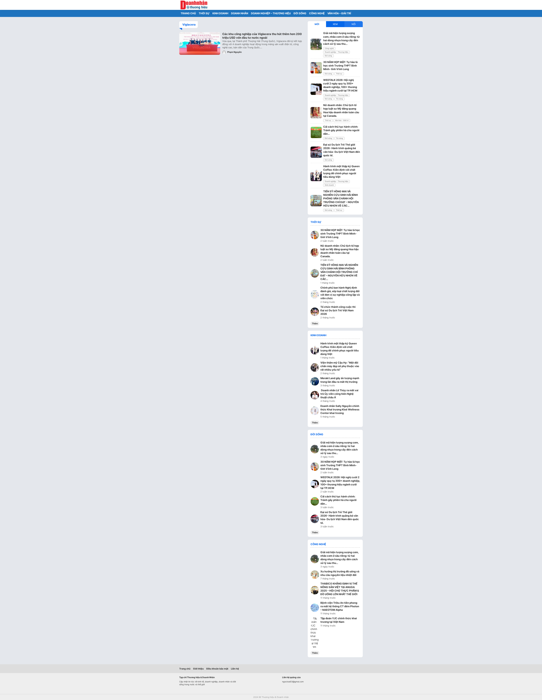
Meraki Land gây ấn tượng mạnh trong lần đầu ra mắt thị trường (339, 380)
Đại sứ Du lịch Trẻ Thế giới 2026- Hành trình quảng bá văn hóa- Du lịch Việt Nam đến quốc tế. (339, 517)
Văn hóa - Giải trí (341, 120)
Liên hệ (235, 668)
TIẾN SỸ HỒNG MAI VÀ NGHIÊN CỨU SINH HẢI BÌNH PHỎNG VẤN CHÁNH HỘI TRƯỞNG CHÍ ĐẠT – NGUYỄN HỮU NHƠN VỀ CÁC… (341, 198)
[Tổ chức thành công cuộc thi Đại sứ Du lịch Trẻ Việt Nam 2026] (315, 312)
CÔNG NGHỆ (317, 13)
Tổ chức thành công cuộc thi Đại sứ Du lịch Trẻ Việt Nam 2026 (338, 310)
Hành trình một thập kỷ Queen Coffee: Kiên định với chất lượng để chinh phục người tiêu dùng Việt (339, 349)
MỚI (317, 24)
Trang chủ (184, 668)
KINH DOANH (220, 13)
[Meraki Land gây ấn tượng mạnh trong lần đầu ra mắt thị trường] (315, 381)
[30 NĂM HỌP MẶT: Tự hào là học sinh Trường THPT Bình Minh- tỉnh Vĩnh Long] (316, 67)
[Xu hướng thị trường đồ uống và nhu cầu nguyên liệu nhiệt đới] (315, 575)
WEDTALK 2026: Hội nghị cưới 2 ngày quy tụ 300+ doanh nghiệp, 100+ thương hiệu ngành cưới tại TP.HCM (340, 482)
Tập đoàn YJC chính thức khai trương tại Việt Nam (338, 620)
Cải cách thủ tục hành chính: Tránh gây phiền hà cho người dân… (341, 130)
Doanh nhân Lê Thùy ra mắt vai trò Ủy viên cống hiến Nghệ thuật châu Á (339, 394)
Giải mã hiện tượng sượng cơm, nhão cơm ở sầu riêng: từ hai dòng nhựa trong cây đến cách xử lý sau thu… (339, 448)
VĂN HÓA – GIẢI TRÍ (339, 13)
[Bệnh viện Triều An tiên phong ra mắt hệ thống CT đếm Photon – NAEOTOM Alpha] (315, 608)
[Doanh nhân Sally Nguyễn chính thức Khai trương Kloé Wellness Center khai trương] (315, 411)
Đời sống (328, 56)
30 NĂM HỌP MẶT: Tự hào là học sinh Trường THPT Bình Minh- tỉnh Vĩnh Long (340, 66)
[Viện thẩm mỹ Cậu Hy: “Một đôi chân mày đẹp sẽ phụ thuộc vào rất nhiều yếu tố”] (315, 368)
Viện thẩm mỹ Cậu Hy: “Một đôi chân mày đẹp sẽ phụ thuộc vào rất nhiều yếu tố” (339, 366)
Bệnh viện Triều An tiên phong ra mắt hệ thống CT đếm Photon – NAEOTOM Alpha (339, 606)
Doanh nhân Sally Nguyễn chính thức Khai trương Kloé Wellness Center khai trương (339, 409)
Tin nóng (339, 99)
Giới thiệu (198, 668)
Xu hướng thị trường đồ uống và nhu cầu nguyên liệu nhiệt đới (339, 573)
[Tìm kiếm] (353, 5)
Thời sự (339, 74)
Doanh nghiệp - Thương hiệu (336, 52)
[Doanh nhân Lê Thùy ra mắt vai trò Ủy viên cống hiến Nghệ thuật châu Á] (315, 395)
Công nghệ (329, 48)
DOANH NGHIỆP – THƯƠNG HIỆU (271, 13)
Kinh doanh (329, 185)
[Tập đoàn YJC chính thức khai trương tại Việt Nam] (315, 633)
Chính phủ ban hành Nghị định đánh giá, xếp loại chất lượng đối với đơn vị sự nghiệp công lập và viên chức (340, 293)
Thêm (315, 323)
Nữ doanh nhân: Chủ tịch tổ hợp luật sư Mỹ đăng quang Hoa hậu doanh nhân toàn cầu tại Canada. (339, 251)
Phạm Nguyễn (234, 52)
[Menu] (360, 5)
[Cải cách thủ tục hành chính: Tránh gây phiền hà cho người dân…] (316, 132)
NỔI (354, 24)
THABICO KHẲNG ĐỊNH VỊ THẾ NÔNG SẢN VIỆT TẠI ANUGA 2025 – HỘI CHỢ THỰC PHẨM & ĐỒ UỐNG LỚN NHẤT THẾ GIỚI (339, 589)
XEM (335, 24)
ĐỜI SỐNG (300, 13)
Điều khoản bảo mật (217, 668)
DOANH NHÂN (239, 13)
